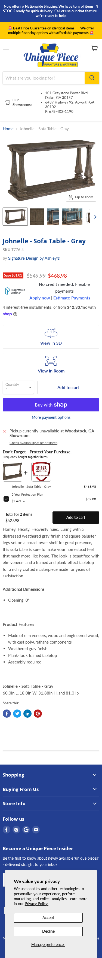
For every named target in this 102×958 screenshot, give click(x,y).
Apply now (39, 298)
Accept (48, 917)
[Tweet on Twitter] (17, 714)
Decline (48, 931)
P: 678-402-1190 (59, 111)
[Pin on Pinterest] (38, 714)
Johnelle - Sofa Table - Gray (31, 486)
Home (8, 128)
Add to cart (75, 517)
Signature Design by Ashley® (34, 258)
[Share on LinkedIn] (27, 714)
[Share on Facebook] (7, 714)
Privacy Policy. (36, 903)
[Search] (92, 78)
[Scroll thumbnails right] (94, 217)
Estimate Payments (71, 298)
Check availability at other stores (33, 443)
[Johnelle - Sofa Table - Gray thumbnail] (15, 216)
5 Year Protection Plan (27, 494)
